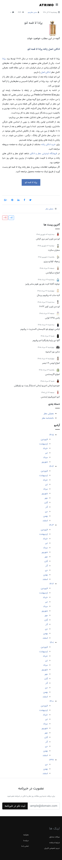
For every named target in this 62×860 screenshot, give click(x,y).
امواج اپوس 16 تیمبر (51, 363)
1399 (51, 760)
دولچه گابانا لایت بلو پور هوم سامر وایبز (42, 284)
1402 (51, 584)
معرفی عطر (49, 413)
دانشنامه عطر (48, 418)
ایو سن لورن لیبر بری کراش (48, 239)
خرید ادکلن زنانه (48, 144)
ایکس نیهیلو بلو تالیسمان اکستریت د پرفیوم (40, 329)
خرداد (45, 448)
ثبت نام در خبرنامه (15, 806)
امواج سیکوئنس (53, 273)
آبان (46, 502)
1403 (51, 525)
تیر (46, 453)
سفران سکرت (54, 250)
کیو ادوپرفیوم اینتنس (50, 397)
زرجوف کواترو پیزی (52, 261)
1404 (51, 466)
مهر (46, 498)
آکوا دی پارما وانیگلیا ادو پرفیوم (46, 340)
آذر (46, 507)
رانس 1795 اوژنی (52, 318)
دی (46, 511)
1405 (51, 435)
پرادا (4, 59)
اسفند (45, 520)
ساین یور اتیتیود (52, 352)
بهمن (45, 516)
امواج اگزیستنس (52, 374)
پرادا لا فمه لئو (33, 23)
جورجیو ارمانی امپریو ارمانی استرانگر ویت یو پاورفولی (37, 385)
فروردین (44, 439)
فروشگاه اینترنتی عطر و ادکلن (43, 153)
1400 (52, 701)
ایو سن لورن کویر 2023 (49, 306)
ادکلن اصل (45, 72)
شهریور (45, 462)
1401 (52, 642)
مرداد (45, 457)
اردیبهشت (43, 444)
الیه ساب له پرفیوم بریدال (48, 295)
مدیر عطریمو (32, 12)
